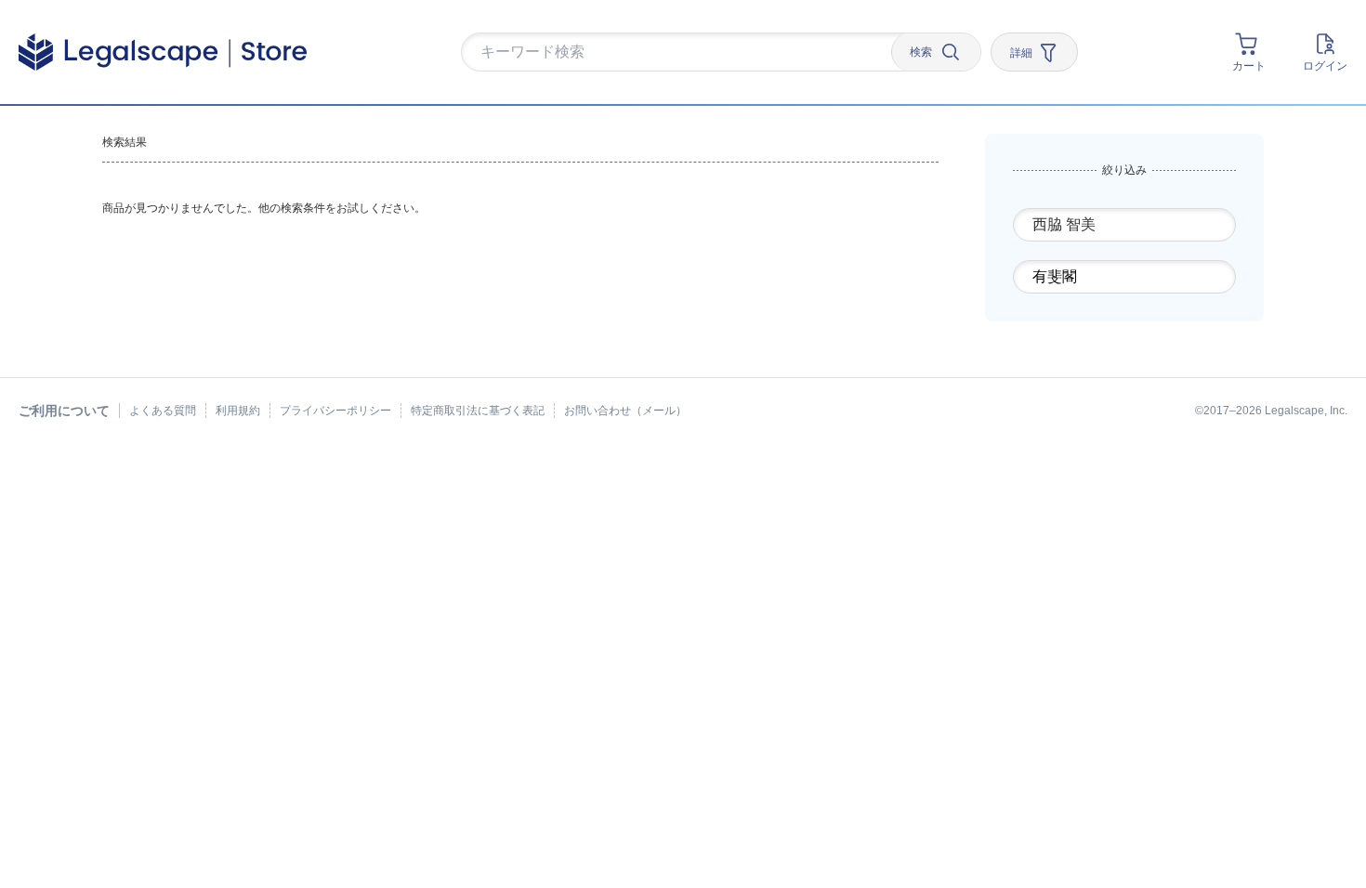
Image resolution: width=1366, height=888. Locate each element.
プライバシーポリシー (335, 410)
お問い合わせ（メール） (625, 410)
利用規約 (238, 410)
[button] (683, 53)
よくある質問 (162, 410)
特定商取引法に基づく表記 (478, 410)
